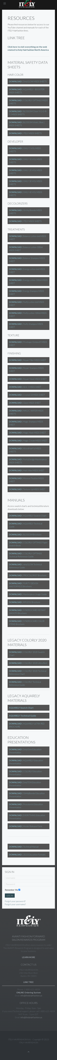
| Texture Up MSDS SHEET (27, 489)
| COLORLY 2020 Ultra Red (28, 663)
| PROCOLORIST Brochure (27, 575)
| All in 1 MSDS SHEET (25, 387)
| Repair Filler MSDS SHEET (27, 360)
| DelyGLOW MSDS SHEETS (28, 81)
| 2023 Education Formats (27, 854)
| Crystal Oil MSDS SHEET (27, 395)
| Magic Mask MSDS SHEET (27, 432)
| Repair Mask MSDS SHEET (28, 379)
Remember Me (11, 890)
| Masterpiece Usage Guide (28, 594)
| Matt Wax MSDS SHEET (26, 470)
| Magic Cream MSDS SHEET (28, 440)
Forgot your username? (15, 904)
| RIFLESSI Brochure (24, 602)
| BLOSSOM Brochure (25, 534)
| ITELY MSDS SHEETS (25, 133)
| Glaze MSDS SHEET (25, 402)
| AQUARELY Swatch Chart (27, 515)
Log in (10, 895)
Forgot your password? (15, 901)
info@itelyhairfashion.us (31, 995)
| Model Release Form (25, 826)
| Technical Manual (23, 846)
